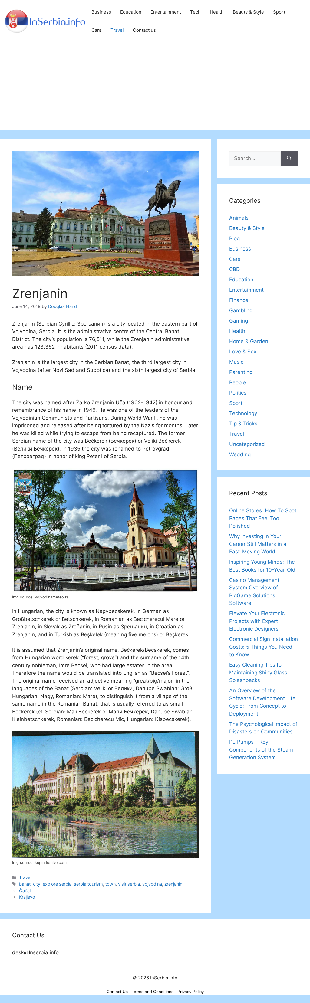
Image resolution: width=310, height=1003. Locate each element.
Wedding (240, 454)
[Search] (289, 158)
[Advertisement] (155, 87)
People (237, 382)
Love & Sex (242, 352)
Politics (237, 393)
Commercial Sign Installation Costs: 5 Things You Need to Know (263, 646)
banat (25, 884)
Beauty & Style (248, 12)
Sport (279, 12)
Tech (195, 12)
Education (130, 12)
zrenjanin (173, 884)
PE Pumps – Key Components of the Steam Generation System (261, 749)
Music (236, 362)
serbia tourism (88, 884)
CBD (234, 269)
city (36, 884)
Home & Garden (248, 341)
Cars (96, 30)
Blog (234, 238)
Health (217, 12)
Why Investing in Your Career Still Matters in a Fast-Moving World (257, 544)
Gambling (240, 310)
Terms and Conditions (152, 991)
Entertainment (165, 12)
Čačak (25, 890)
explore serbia (57, 884)
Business (101, 12)
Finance (238, 300)
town (110, 884)
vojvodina (152, 884)
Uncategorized (247, 444)
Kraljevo (27, 897)
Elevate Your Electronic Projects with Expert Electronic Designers (257, 621)
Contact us (144, 30)
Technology (243, 413)
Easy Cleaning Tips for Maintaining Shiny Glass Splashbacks (258, 672)
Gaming (238, 321)
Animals (239, 218)
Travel (117, 30)
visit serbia (129, 884)
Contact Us (117, 991)
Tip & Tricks (243, 424)
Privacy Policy (190, 991)
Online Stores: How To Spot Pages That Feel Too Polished (262, 518)
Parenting (240, 372)
